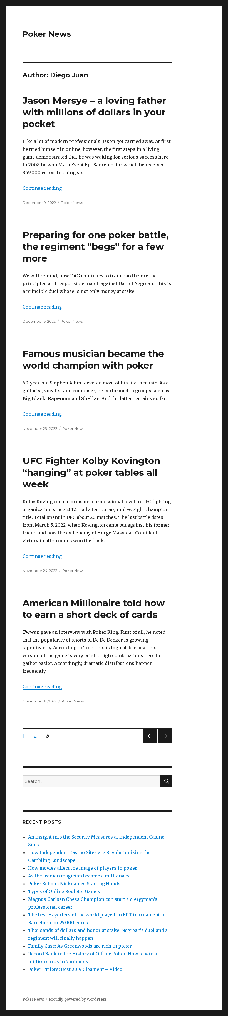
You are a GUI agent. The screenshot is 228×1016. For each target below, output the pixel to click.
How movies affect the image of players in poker (82, 868)
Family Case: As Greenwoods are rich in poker (80, 946)
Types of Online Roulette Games (64, 891)
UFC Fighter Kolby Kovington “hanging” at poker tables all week (91, 472)
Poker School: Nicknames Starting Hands (74, 883)
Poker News (47, 34)
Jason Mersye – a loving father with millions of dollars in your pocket (94, 112)
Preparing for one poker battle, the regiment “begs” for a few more (95, 246)
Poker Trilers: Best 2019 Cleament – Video (75, 969)
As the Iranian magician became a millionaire (79, 876)
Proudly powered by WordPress (78, 999)
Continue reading (42, 188)
